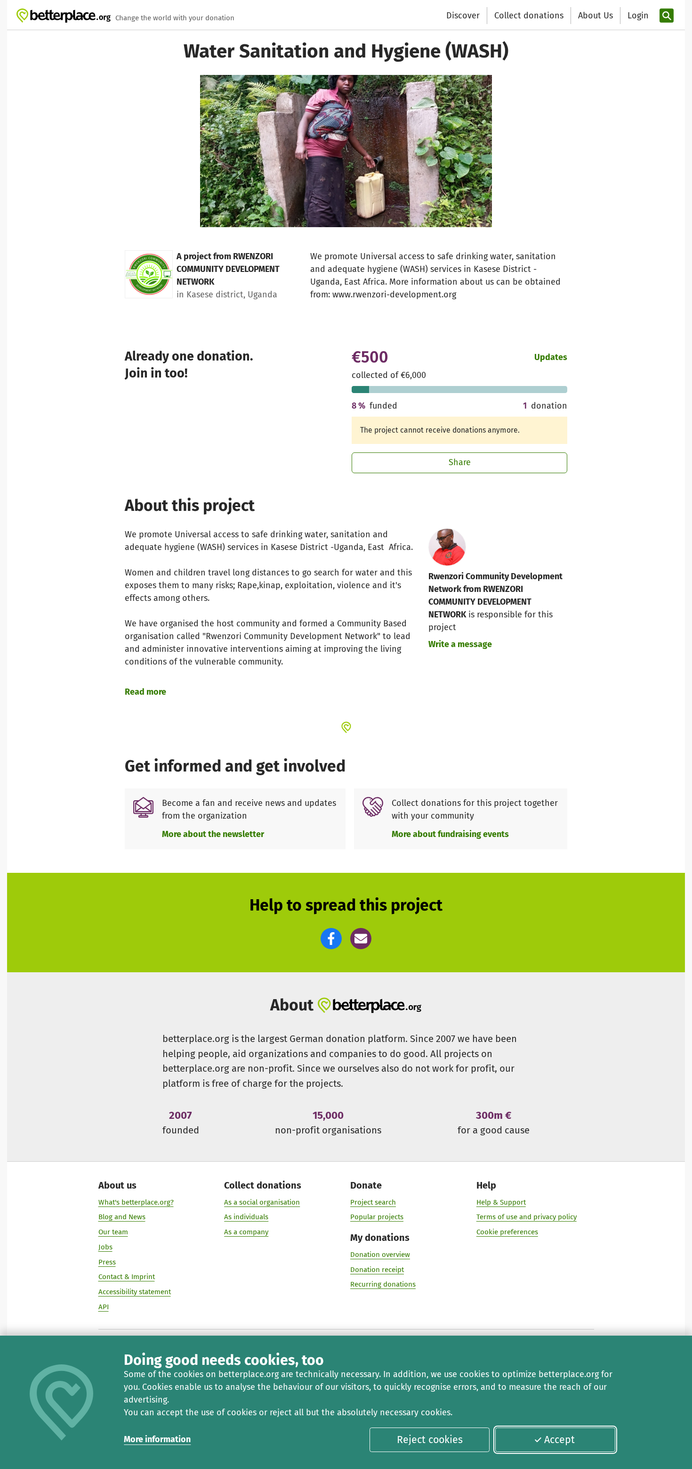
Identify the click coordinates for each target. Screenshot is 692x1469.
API (103, 1307)
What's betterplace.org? (136, 1202)
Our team (113, 1232)
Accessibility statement (134, 1292)
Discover (463, 15)
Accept (559, 1440)
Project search (373, 1202)
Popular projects (376, 1217)
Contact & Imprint (126, 1276)
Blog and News (121, 1217)
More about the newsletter (213, 834)
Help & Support (501, 1202)
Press (107, 1262)
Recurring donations (383, 1284)
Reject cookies (430, 1440)
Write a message (460, 644)
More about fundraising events (450, 834)
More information (157, 1439)
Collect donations (528, 15)
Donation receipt (377, 1269)
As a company (246, 1232)
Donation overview (380, 1254)
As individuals (246, 1217)
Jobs (105, 1247)
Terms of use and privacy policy (526, 1217)
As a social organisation (262, 1202)
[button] (331, 938)
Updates (550, 357)
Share (460, 462)
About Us (595, 15)
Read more (145, 692)
